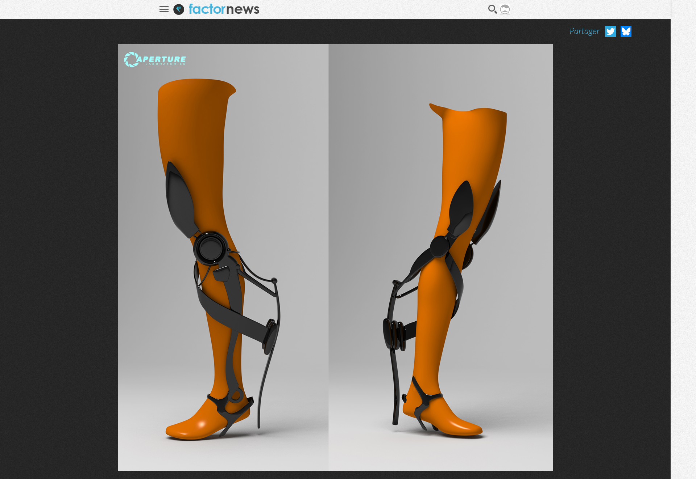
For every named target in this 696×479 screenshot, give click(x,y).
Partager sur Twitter (610, 31)
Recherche (493, 9)
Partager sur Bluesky (626, 31)
